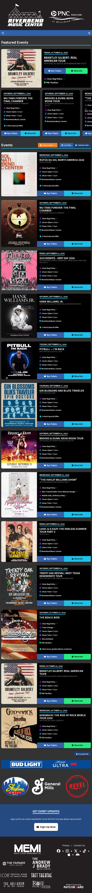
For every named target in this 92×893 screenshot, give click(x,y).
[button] (66, 79)
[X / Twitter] (76, 850)
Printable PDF (83, 754)
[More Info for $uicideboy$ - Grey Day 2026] (46, 270)
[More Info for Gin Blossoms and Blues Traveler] (46, 405)
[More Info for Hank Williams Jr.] (46, 316)
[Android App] (78, 854)
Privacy (66, 845)
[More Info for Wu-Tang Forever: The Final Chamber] (20, 113)
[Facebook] (59, 850)
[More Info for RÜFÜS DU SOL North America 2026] (46, 174)
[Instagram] (68, 850)
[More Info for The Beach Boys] (46, 635)
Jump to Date (47, 145)
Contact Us (79, 845)
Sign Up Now (48, 827)
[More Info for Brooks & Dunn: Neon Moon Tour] (61, 113)
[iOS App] (69, 854)
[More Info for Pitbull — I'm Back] (46, 360)
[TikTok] (85, 850)
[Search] (3, 33)
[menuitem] (14, 864)
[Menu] (89, 33)
